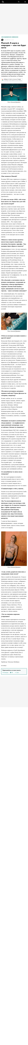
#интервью (3, 665)
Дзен (18, 672)
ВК (12, 672)
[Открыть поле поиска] (18, 1)
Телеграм (6, 672)
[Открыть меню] (25, 1)
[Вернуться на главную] (3, 1)
